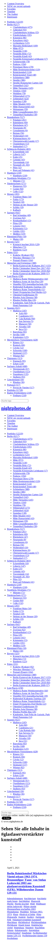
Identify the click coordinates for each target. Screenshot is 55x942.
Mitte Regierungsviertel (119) (26, 69)
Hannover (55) (20, 186)
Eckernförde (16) (21, 151)
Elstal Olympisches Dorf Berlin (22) (29, 292)
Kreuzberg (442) (20, 40)
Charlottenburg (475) (22, 27)
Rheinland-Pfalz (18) (16, 236)
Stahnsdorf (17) (20, 146)
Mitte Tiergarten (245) (23, 88)
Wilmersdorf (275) (21, 96)
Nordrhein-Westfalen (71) (19, 178)
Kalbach (17, 210)
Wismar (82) (18, 355)
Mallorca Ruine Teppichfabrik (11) (29, 289)
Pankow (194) (19, 64)
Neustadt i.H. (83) (21, 165)
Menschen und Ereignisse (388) (21, 263)
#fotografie (12, 917)
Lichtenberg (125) (21, 43)
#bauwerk (35, 901)
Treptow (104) (19, 91)
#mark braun (24, 925)
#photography (21, 930)
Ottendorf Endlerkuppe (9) (25, 295)
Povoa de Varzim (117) (23, 387)
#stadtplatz (27, 933)
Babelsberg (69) (20, 122)
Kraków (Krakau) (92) (23, 255)
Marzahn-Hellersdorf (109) (25, 45)
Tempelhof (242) (20, 85)
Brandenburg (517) (16, 117)
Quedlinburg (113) (21, 371)
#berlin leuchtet (22, 904)
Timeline (11, 11)
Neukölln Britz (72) (22, 53)
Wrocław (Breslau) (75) (24, 257)
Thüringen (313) (14, 358)
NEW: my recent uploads (18, 6)
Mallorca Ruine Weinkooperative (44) (30, 279)
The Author (12, 14)
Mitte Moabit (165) (22, 104)
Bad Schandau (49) (22, 215)
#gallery (30, 917)
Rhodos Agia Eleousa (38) (25, 297)
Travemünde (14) (21, 162)
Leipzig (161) (19, 226)
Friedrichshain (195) (22, 35)
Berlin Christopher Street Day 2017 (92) (31, 268)
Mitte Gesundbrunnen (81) (25, 112)
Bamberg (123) (20, 249)
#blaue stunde (29, 906)
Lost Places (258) (15, 276)
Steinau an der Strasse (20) (25, 204)
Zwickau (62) (19, 218)
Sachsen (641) (13, 212)
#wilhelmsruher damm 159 (34, 935)
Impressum (12, 17)
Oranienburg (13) (21, 143)
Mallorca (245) (20, 310)
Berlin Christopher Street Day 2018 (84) (31, 271)
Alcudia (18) (25, 326)
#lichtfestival (24, 922)
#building (24, 911)
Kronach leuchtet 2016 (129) (26, 244)
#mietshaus (19, 927)
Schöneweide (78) (21, 61)
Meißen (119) (19, 234)
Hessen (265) (13, 194)
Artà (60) (23, 313)
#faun (15, 914)
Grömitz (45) (19, 159)
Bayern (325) (13, 242)
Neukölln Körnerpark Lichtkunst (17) (30, 59)
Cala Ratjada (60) (27, 318)
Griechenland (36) (15, 379)
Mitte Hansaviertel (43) (23, 106)
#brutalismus (13, 911)
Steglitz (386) (19, 80)
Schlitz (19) (18, 207)
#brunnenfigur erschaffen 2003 (21, 909)
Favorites (11, 9)
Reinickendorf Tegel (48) (24, 75)
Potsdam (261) (19, 120)
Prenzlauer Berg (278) (23, 67)
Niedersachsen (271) (16, 183)
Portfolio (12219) (15, 22)
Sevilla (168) (19, 334)
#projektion (34, 930)
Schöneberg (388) (21, 77)
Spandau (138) (20, 101)
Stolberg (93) (19, 377)
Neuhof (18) (18, 202)
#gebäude (39, 917)
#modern (29, 927)
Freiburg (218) (19, 395)
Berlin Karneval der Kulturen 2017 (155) (32, 265)
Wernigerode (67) (21, 369)
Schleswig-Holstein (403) (19, 149)
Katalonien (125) (21, 337)
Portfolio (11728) (15, 390)
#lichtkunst (12, 925)
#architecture (30, 898)
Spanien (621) (13, 308)
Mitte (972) (18, 48)
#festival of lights (27, 914)
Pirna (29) (17, 223)
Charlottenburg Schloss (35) (26, 32)
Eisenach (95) (19, 361)
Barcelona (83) (20, 332)
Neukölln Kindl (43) (22, 56)
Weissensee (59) (20, 109)
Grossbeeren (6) (20, 130)
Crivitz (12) (18, 348)
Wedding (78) (19, 93)
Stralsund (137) (20, 353)
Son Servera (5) (26, 321)
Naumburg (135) (20, 374)
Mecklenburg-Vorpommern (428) (22, 340)
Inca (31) (23, 329)
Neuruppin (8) (19, 128)
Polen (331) (12, 252)
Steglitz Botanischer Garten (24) (28, 83)
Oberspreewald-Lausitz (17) (26, 141)
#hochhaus (12, 922)
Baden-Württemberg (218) (19, 393)
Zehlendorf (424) (21, 98)
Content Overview (15, 3)
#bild (32, 904)
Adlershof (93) (20, 30)
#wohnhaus (12, 938)
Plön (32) (17, 167)
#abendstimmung (15, 898)
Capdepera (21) (26, 316)
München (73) (19, 247)
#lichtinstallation (38, 922)
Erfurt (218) (18, 363)
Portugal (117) (13, 385)
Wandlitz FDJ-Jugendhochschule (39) (30, 284)
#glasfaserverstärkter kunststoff (26, 919)
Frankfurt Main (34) (22, 196)
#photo (10, 930)
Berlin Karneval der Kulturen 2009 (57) (31, 273)
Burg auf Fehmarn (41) (23, 170)
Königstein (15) (20, 228)
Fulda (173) (18, 199)
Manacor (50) (25, 324)
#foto (38, 914)
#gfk (9, 919)
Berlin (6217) (13, 24)
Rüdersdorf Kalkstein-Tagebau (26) (29, 287)
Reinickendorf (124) (22, 72)
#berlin (10, 904)
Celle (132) (18, 191)
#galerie (22, 917)
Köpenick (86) (19, 38)
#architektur (24, 901)
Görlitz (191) (19, 231)
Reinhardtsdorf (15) (22, 220)
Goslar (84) (18, 189)
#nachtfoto (40, 927)
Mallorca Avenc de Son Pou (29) (28, 281)
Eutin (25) (17, 157)
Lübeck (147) (19, 154)
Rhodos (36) (18, 382)
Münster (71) (19, 181)
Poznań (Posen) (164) (23, 260)
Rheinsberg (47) (20, 125)
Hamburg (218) (14, 173)
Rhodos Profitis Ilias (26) (24, 300)
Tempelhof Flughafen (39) (25, 114)
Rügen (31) (18, 342)
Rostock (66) (19, 345)
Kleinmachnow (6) (21, 138)
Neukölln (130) (20, 51)
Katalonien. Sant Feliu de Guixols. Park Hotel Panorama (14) (31, 304)
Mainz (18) (18, 239)
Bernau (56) (18, 133)
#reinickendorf (14, 933)
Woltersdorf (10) (20, 136)
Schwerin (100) (20, 350)
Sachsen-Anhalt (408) (17, 366)
